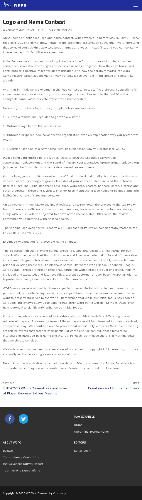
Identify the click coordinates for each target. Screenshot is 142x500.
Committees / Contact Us (21, 457)
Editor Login (82, 450)
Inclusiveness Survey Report (23, 464)
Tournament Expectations (21, 470)
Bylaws (8, 450)
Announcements (61, 30)
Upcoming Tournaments (91, 431)
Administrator (15, 30)
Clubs (78, 425)
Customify (59, 493)
